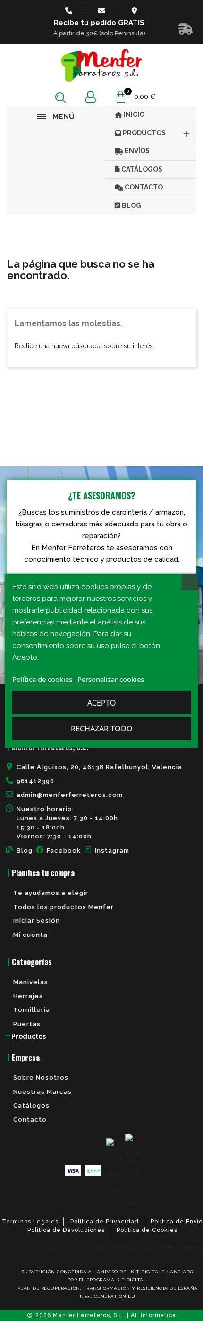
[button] (60, 97)
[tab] (101, 1036)
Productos (28, 1036)
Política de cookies (42, 679)
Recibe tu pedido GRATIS (99, 22)
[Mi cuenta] (90, 97)
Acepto (101, 702)
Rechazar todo (102, 728)
